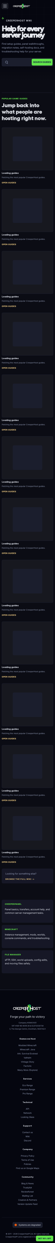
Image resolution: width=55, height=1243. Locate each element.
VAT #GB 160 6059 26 (20, 1026)
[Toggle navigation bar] (5, 6)
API (27, 1109)
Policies (27, 1164)
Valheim (27, 1057)
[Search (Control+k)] (27, 62)
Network (27, 1113)
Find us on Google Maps (27, 1168)
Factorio (27, 1066)
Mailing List (27, 1196)
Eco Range (27, 1085)
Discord (27, 1140)
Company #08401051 (28, 1023)
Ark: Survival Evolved (27, 1053)
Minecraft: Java (27, 1049)
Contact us (27, 1132)
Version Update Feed (27, 1204)
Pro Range (28, 1093)
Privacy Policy (27, 1156)
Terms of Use (27, 1160)
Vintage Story (27, 1062)
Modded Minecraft (27, 1045)
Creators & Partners (27, 1200)
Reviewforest (27, 1191)
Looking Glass (27, 1117)
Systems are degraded (30, 1225)
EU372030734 (38, 1026)
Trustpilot (27, 1187)
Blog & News (27, 1183)
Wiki (28, 1136)
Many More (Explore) (27, 1070)
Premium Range (27, 1089)
